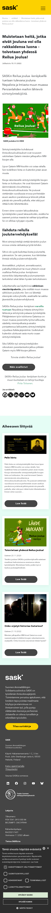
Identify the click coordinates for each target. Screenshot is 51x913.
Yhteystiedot (11, 769)
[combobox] (43, 848)
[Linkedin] (16, 394)
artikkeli (14, 18)
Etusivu (5, 18)
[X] (10, 394)
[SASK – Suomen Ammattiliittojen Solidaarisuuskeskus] (10, 7)
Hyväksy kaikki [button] (25, 895)
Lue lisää (21, 503)
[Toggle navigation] (43, 7)
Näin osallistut (19, 367)
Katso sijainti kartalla (14, 766)
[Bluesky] (32, 394)
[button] (25, 908)
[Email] (27, 394)
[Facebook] (5, 394)
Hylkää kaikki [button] (25, 902)
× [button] (48, 848)
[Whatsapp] (21, 394)
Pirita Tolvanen (24, 383)
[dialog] (25, 879)
